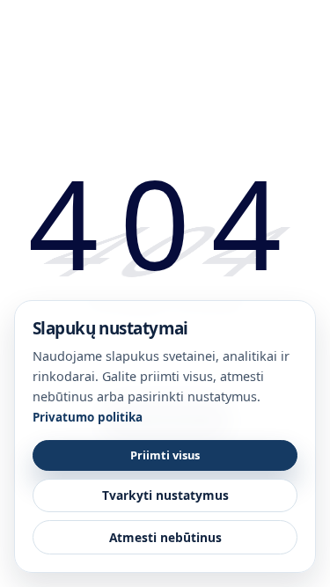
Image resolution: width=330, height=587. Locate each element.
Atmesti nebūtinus (165, 537)
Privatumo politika (88, 417)
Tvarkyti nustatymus (165, 495)
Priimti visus (165, 455)
